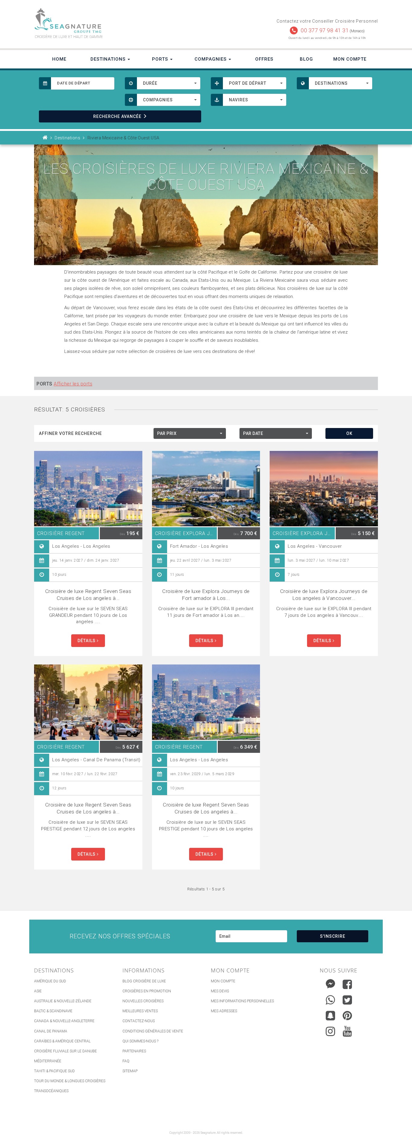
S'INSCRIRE (332, 936)
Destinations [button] (108, 59)
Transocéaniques (51, 1091)
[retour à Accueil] (45, 137)
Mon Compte (349, 59)
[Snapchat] (330, 1014)
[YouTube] (347, 1031)
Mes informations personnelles (242, 1001)
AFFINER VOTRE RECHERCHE (70, 433)
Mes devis (220, 991)
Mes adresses (224, 1011)
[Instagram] (330, 1030)
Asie (38, 991)
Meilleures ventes (140, 1011)
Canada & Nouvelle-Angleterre (64, 1021)
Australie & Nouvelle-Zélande (62, 1001)
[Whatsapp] (330, 998)
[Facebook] (347, 984)
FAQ (125, 1061)
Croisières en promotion (146, 991)
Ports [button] (161, 59)
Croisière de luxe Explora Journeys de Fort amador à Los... (206, 594)
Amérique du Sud (50, 981)
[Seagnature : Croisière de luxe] (117, 20)
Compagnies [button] (211, 59)
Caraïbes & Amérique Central (62, 1041)
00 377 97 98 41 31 (325, 30)
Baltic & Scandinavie (53, 1011)
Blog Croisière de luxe (144, 981)
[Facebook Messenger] (330, 983)
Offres (264, 59)
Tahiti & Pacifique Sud (54, 1071)
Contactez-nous (138, 1021)
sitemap (130, 1071)
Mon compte (223, 981)
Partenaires (134, 1051)
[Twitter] (347, 1000)
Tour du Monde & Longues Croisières (69, 1081)
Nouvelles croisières (142, 1001)
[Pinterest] (347, 1015)
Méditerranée (47, 1061)
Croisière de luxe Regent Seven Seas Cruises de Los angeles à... (88, 594)
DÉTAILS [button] (87, 640)
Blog (306, 59)
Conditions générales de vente (152, 1031)
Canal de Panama (50, 1031)
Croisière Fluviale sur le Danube (65, 1051)
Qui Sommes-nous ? (140, 1041)
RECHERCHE (117, 116)
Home (59, 59)
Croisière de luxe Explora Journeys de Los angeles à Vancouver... (324, 594)
